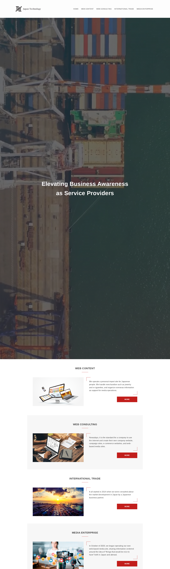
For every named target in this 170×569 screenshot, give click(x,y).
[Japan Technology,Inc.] (28, 9)
